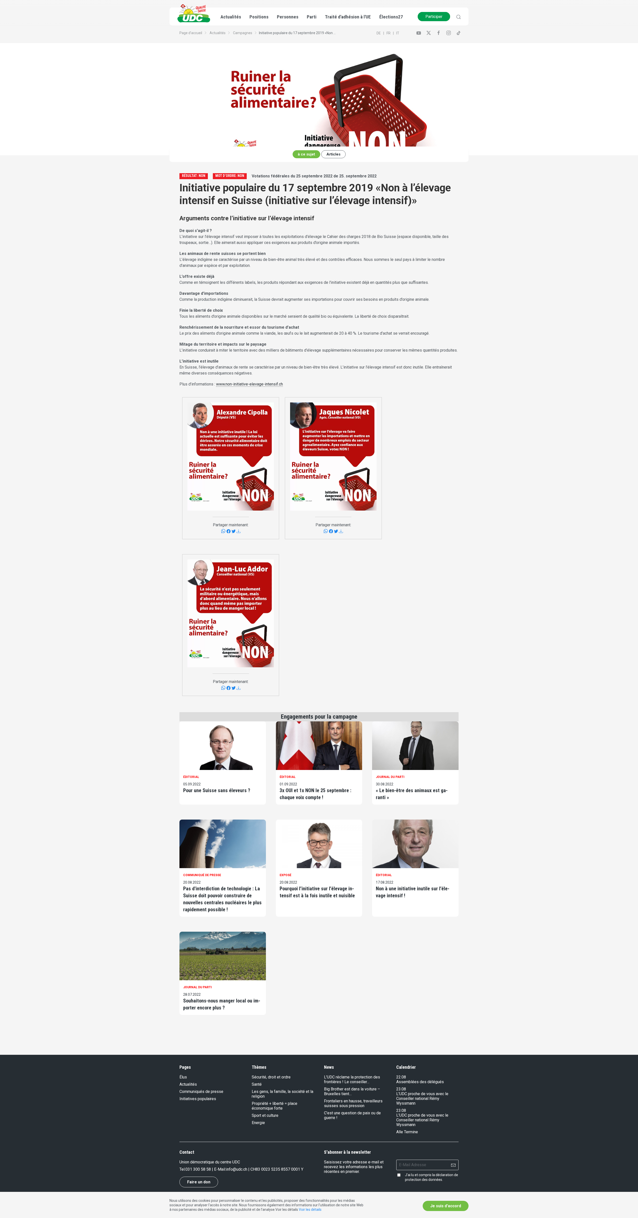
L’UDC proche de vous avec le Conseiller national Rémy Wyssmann (422, 1098)
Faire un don (198, 1182)
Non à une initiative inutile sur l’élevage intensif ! (412, 892)
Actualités (218, 33)
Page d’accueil (190, 33)
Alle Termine (407, 1132)
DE (379, 33)
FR (389, 33)
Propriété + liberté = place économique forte (274, 1106)
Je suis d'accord (445, 1206)
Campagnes (242, 33)
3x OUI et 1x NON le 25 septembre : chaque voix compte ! (315, 793)
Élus (183, 1077)
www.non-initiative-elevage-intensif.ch (249, 384)
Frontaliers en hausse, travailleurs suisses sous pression (353, 1103)
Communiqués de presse (201, 1091)
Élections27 (391, 17)
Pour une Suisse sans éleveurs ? (216, 790)
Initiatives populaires (197, 1098)
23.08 (401, 1089)
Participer (433, 16)
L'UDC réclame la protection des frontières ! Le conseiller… (352, 1079)
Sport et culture (265, 1115)
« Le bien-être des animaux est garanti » (412, 793)
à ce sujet (306, 154)
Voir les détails (310, 1210)
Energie (258, 1122)
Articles (333, 154)
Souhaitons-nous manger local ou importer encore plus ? (221, 1004)
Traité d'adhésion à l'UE (348, 17)
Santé (257, 1084)
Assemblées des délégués (420, 1081)
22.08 (401, 1077)
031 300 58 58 (198, 1169)
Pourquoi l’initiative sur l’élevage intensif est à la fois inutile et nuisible (317, 892)
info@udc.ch (236, 1169)
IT (397, 33)
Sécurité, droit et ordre (271, 1077)
